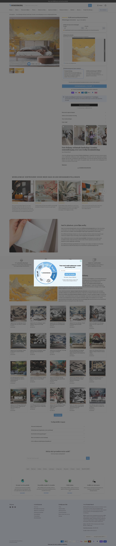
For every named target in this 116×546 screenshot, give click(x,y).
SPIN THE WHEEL (70, 274)
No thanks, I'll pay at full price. (70, 277)
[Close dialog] (81, 261)
